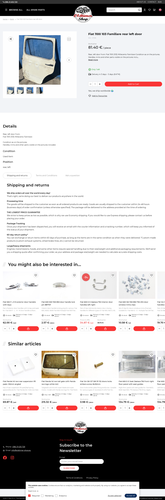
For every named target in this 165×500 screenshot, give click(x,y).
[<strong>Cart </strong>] (154, 10)
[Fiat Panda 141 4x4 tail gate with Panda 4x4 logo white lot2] (60, 364)
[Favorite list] (149, 10)
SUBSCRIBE (69, 468)
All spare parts (35, 10)
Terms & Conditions (74, 478)
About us (141, 2)
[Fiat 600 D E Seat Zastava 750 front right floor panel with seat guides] (137, 364)
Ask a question (72, 175)
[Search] (139, 9)
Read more (93, 60)
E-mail (62, 457)
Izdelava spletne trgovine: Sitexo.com (148, 498)
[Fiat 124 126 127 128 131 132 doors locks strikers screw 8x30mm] (98, 364)
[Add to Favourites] (36, 275)
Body (12, 19)
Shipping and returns (17, 175)
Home (5, 19)
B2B (160, 2)
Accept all (131, 496)
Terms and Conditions (46, 175)
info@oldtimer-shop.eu (21, 450)
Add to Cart (133, 84)
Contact (152, 2)
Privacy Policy (92, 478)
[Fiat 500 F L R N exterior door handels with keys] (21, 285)
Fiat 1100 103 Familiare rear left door (29, 19)
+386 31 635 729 (10, 2)
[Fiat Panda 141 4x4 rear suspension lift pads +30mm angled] (21, 364)
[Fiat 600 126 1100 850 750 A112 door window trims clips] (137, 285)
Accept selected (114, 496)
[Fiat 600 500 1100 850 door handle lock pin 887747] (60, 285)
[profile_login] (145, 10)
